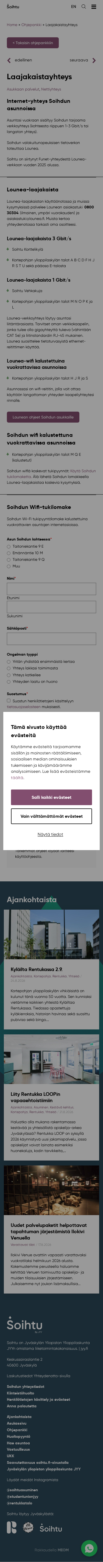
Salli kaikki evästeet (51, 797)
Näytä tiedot (50, 834)
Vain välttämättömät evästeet (52, 816)
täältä (17, 777)
